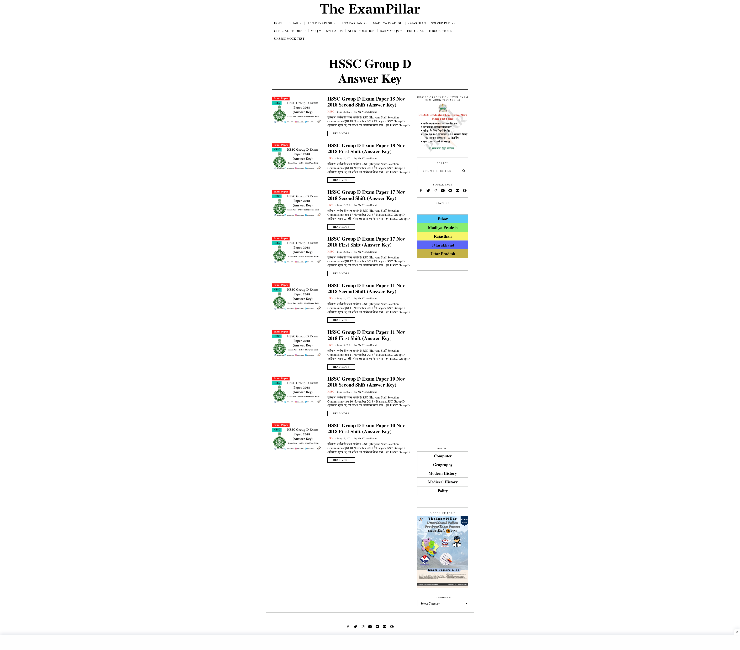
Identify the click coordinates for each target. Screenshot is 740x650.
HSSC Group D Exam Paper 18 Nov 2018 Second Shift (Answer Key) (366, 102)
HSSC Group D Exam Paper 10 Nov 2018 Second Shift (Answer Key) (366, 382)
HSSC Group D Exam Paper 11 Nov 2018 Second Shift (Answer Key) (366, 288)
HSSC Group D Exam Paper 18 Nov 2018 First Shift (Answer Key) (366, 148)
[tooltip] (421, 190)
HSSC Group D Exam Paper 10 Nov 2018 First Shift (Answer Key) (366, 428)
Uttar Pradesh (443, 254)
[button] (463, 170)
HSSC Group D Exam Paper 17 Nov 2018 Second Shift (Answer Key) (366, 195)
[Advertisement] (442, 332)
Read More (341, 133)
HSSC (330, 111)
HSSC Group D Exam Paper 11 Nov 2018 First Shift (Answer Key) (366, 335)
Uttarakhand (442, 245)
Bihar (443, 219)
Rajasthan (443, 236)
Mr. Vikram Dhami (367, 111)
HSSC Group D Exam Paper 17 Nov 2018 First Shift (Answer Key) (366, 242)
